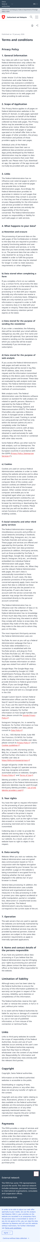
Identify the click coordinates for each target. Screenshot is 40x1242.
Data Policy (16, 730)
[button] (36, 1173)
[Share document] (37, 25)
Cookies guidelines (10, 745)
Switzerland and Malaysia (17, 17)
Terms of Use (25, 775)
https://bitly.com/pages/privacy (15, 760)
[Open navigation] (36, 17)
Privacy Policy (23, 742)
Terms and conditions (13, 1228)
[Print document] (32, 25)
